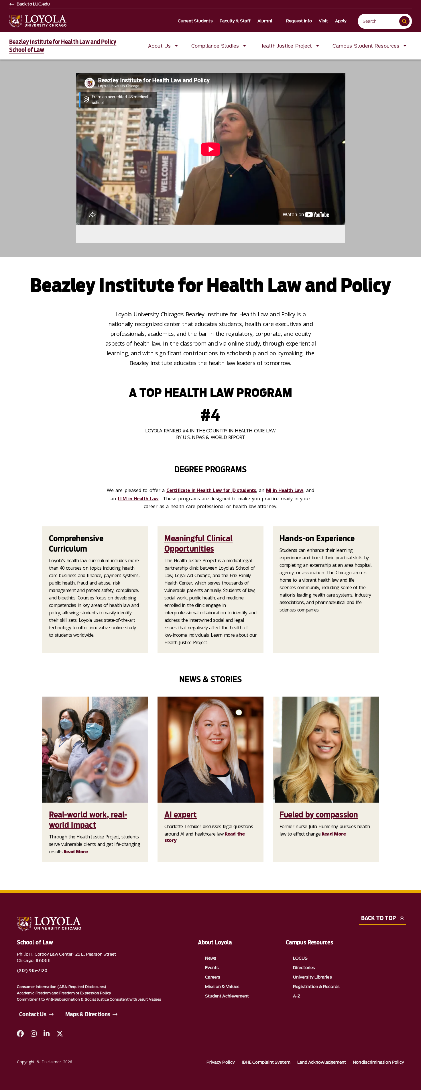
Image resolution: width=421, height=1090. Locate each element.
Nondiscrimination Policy (378, 1062)
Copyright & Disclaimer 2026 (44, 1061)
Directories (304, 968)
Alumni (264, 21)
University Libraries (312, 977)
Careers (213, 977)
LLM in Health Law (138, 498)
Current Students (195, 21)
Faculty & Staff (235, 21)
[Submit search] (404, 21)
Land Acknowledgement (321, 1062)
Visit (323, 21)
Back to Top (378, 918)
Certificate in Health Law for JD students (211, 490)
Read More (76, 851)
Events (212, 968)
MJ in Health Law (284, 490)
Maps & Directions (87, 1014)
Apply (341, 21)
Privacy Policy (220, 1062)
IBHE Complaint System (266, 1062)
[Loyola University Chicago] (37, 21)
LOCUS (300, 958)
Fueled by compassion (319, 815)
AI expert (180, 815)
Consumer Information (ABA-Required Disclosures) (62, 986)
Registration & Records (316, 987)
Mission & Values (222, 987)
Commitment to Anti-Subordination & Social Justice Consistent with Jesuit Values (89, 999)
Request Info (299, 21)
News (210, 958)
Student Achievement (227, 996)
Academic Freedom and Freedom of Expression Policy (64, 993)
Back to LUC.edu (33, 4)
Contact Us (32, 1014)
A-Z (296, 996)
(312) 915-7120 (32, 971)
